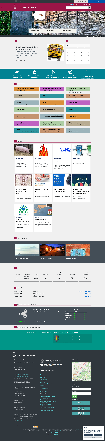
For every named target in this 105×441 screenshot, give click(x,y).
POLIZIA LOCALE (87, 291)
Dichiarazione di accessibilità (52, 434)
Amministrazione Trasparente (46, 384)
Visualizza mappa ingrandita (77, 381)
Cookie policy (91, 432)
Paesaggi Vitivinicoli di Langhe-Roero (47, 407)
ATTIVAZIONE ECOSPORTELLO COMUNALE (23, 220)
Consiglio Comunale (44, 376)
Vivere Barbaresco (65, 31)
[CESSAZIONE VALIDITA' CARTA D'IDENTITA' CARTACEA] (23, 180)
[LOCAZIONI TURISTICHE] (43, 210)
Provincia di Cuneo (44, 398)
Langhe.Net (42, 412)
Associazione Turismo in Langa (46, 406)
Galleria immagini (43, 391)
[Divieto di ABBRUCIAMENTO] (43, 150)
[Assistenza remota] (82, 429)
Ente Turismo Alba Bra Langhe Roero (47, 402)
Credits (28, 425)
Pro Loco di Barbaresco (45, 399)
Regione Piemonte (22, 1)
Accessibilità (35, 425)
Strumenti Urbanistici (44, 388)
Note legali (16, 425)
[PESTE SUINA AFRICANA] (23, 150)
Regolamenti (42, 387)
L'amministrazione (49, 31)
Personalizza (93, 437)
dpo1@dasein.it (19, 420)
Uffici (41, 373)
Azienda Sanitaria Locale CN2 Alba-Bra (48, 401)
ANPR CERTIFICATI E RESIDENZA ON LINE (59, 191)
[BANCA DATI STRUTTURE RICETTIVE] (43, 180)
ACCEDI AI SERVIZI (96, 1)
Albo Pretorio (42, 382)
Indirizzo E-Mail (75, 387)
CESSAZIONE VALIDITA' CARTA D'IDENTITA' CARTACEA (22, 192)
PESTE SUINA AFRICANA (22, 160)
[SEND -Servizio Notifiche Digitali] (62, 150)
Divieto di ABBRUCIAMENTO (42, 160)
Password (74, 391)
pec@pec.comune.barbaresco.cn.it (23, 374)
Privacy (22, 425)
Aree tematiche (35, 31)
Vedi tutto (25, 287)
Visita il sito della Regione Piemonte (47, 396)
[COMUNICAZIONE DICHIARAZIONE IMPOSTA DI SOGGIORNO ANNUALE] (81, 180)
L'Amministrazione (52, 36)
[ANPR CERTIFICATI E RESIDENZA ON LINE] (62, 180)
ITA (84, 4)
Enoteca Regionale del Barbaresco (47, 410)
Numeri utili (42, 377)
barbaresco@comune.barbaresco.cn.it (23, 376)
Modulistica (42, 385)
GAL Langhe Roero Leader (45, 404)
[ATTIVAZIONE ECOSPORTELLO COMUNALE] (23, 210)
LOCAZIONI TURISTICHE (41, 219)
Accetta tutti (89, 435)
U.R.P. (41, 374)
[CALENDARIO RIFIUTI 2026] (81, 150)
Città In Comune (78, 429)
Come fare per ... (43, 379)
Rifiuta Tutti (98, 435)
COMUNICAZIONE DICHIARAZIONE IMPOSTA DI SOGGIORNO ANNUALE (81, 192)
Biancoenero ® (58, 430)
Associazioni (42, 390)
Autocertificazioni (43, 380)
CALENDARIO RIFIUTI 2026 (80, 160)
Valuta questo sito (53, 432)
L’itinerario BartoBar (44, 409)
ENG (87, 4)
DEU (90, 4)
